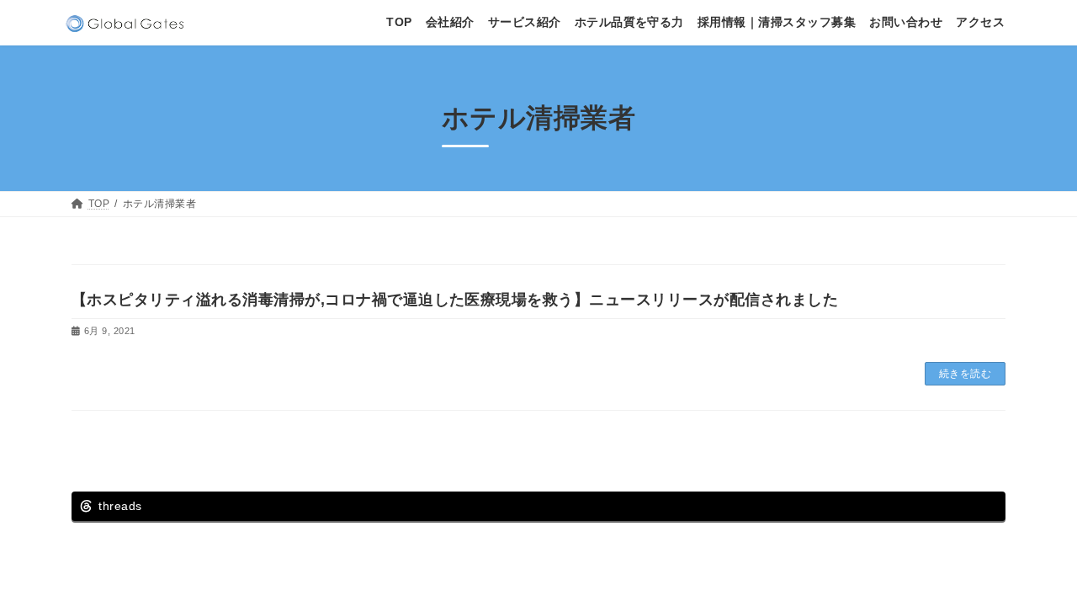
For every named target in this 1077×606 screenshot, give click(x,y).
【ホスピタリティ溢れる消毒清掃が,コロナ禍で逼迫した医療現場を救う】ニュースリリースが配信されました (455, 299)
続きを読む (965, 374)
